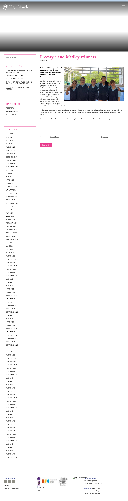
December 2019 (11, 365)
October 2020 (11, 342)
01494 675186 (95, 488)
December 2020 (11, 335)
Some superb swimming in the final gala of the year (19, 71)
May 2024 (9, 213)
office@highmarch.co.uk (92, 493)
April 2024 (10, 216)
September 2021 (12, 312)
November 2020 (11, 338)
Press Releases (12, 111)
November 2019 (11, 368)
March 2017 (10, 454)
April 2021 (10, 322)
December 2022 (11, 266)
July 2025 (9, 170)
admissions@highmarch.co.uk (98, 491)
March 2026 (10, 147)
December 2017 (11, 431)
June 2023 (9, 246)
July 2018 (9, 411)
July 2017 (9, 444)
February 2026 (11, 150)
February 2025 (11, 187)
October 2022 (11, 272)
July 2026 (9, 134)
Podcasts (10, 108)
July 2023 (9, 243)
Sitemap (6, 486)
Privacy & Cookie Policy (11, 488)
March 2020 (10, 355)
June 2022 (9, 282)
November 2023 (11, 233)
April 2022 (10, 289)
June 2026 (9, 137)
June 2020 (9, 352)
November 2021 (11, 305)
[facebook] (105, 7)
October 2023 (11, 236)
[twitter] (108, 7)
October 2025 (11, 163)
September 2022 (12, 276)
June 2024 (9, 210)
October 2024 (11, 200)
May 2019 (9, 385)
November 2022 (11, 269)
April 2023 (10, 253)
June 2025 (9, 173)
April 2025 (10, 180)
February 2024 (11, 223)
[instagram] (112, 7)
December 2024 (11, 193)
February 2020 (11, 358)
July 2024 (9, 206)
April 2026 (10, 144)
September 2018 (12, 408)
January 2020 (11, 361)
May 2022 (9, 286)
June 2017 (9, 447)
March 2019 (10, 388)
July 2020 (9, 348)
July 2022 (9, 279)
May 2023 (9, 249)
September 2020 (12, 345)
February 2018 (11, 424)
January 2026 (11, 154)
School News (54, 137)
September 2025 (12, 167)
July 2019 (9, 378)
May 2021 (9, 319)
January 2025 (11, 190)
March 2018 (10, 421)
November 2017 (11, 434)
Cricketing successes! (14, 75)
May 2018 (9, 418)
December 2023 (11, 229)
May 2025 (9, 177)
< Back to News (46, 145)
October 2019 (11, 371)
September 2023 (12, 239)
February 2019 (11, 391)
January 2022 (11, 299)
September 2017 (12, 441)
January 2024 (11, 226)
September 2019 (12, 375)
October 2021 (11, 309)
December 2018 (11, 398)
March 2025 (10, 183)
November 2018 (11, 401)
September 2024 (12, 203)
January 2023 (11, 263)
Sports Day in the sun (14, 79)
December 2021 (11, 302)
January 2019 (11, 395)
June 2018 (9, 414)
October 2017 (11, 437)
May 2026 (9, 140)
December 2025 (11, 157)
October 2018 (11, 404)
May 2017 (9, 451)
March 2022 (10, 292)
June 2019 (9, 381)
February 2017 (11, 457)
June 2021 (9, 315)
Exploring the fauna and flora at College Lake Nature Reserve (19, 83)
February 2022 (11, 295)
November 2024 (11, 197)
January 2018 (11, 427)
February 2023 (11, 259)
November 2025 (11, 160)
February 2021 (11, 329)
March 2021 (10, 325)
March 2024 (10, 220)
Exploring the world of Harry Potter (18, 88)
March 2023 (10, 256)
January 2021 (11, 332)
